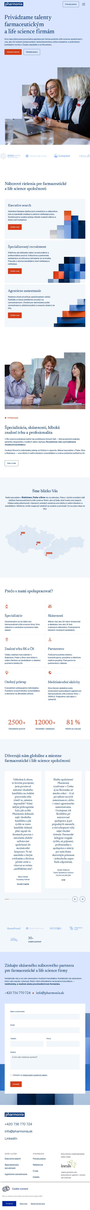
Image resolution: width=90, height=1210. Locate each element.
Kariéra (36, 1177)
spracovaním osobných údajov (35, 1075)
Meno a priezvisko (17, 1011)
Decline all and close (38, 1204)
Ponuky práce (70, 4)
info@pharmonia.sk (19, 1131)
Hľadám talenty (13, 52)
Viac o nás (11, 463)
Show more (23, 1204)
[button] (83, 4)
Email (12, 1025)
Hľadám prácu (32, 52)
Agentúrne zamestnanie (16, 1174)
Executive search (13, 1158)
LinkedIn (11, 1138)
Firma (48, 1039)
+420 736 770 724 (18, 1124)
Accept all (9, 1203)
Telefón (13, 1039)
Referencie (38, 1164)
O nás (35, 1171)
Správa (13, 1052)
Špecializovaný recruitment (12, 1166)
